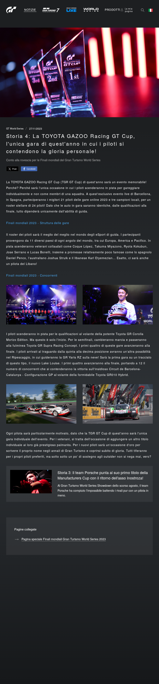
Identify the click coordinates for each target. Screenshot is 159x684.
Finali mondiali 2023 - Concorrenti (31, 275)
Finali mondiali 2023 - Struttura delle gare (37, 223)
